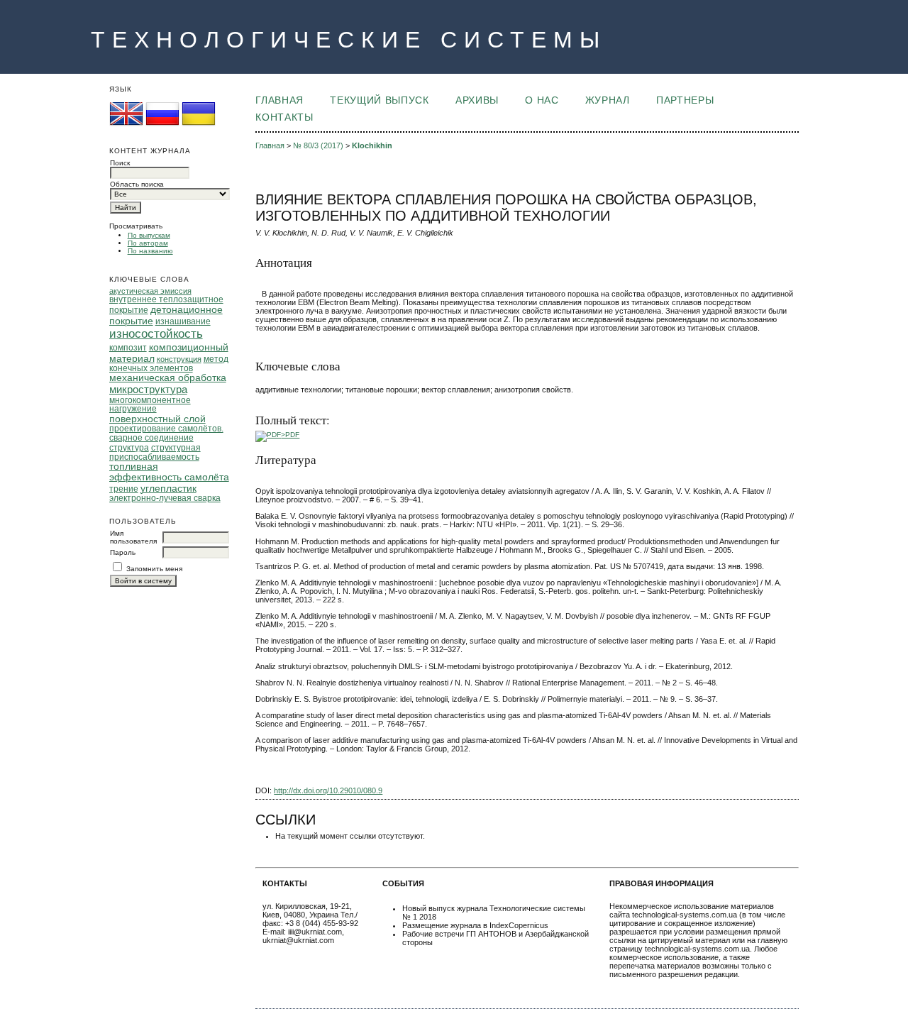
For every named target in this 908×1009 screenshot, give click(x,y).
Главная (279, 100)
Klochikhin (372, 145)
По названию (150, 251)
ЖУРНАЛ (607, 100)
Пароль (122, 552)
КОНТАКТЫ (284, 117)
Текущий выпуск (379, 100)
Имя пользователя (133, 537)
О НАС (541, 100)
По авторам (148, 243)
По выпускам (149, 235)
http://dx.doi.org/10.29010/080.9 (328, 790)
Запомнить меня (154, 569)
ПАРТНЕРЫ (685, 100)
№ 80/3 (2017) (318, 145)
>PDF (290, 435)
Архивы (477, 100)
